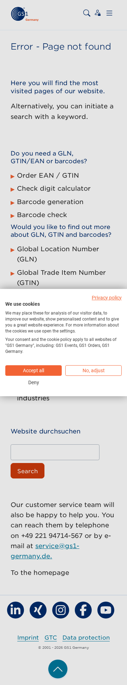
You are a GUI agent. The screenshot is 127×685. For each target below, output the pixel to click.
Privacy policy (107, 297)
